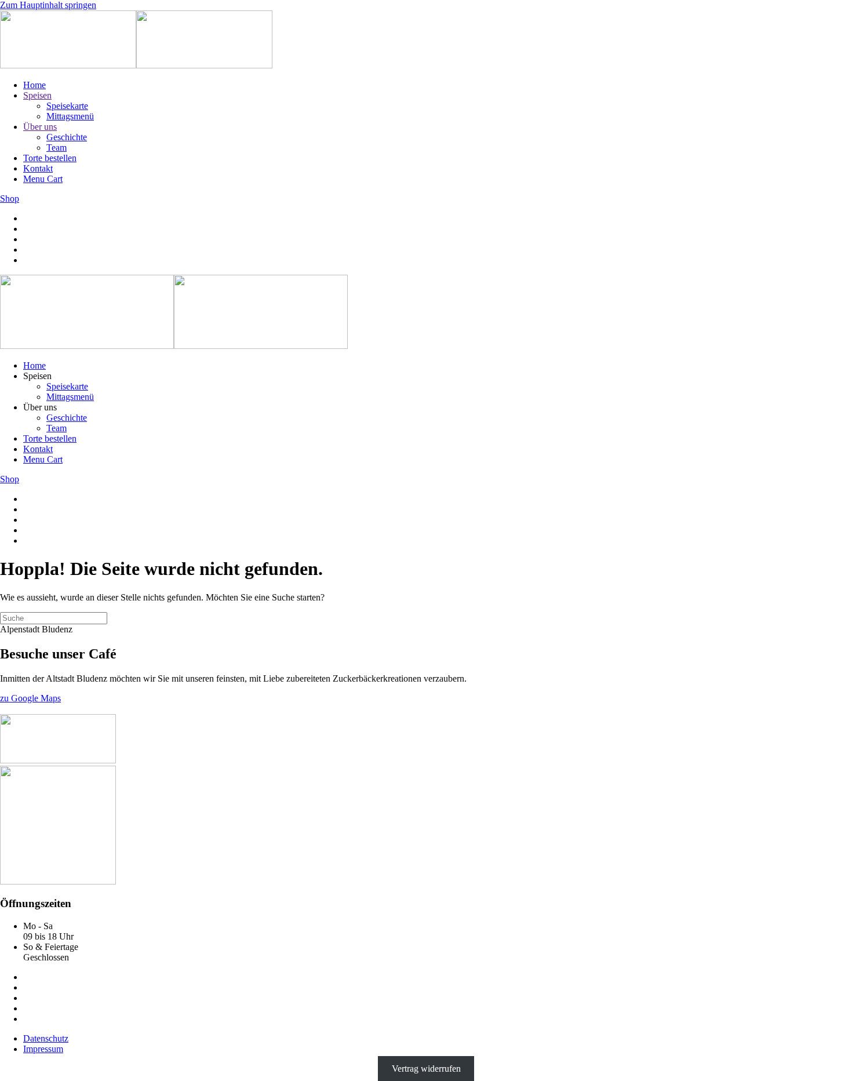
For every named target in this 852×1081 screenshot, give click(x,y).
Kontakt (38, 168)
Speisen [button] (37, 376)
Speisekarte (67, 106)
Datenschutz (45, 1038)
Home (34, 85)
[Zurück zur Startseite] (136, 65)
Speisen (37, 95)
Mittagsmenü (70, 116)
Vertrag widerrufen (426, 1068)
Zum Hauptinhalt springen (48, 5)
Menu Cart (43, 179)
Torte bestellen (50, 158)
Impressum (43, 1049)
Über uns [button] (40, 407)
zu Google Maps (30, 698)
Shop (9, 198)
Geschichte (66, 137)
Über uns (40, 127)
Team (56, 147)
